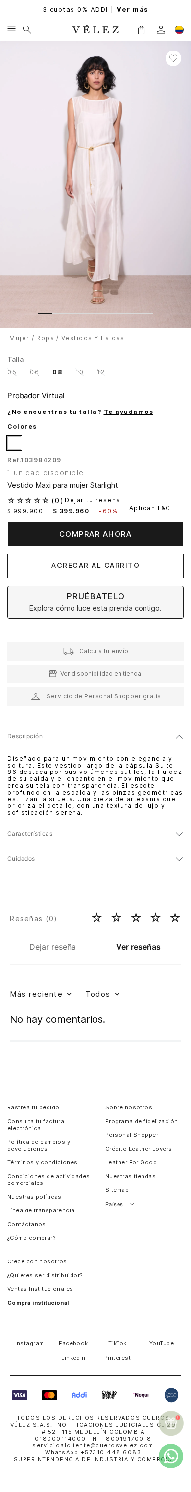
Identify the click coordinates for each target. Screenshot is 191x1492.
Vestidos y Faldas (93, 338)
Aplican (150, 508)
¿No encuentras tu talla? (80, 412)
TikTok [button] (117, 1343)
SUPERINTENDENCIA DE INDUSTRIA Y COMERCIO (93, 1459)
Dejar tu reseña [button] (92, 500)
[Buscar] (27, 29)
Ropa (45, 338)
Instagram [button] (29, 1343)
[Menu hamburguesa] (11, 29)
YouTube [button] (161, 1343)
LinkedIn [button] (73, 1357)
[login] (161, 30)
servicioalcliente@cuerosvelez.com (93, 1445)
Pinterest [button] (117, 1357)
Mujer (19, 338)
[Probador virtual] (37, 395)
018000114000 (60, 1438)
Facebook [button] (73, 1343)
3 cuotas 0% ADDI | (96, 9)
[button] (141, 29)
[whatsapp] (171, 1456)
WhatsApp (93, 1452)
